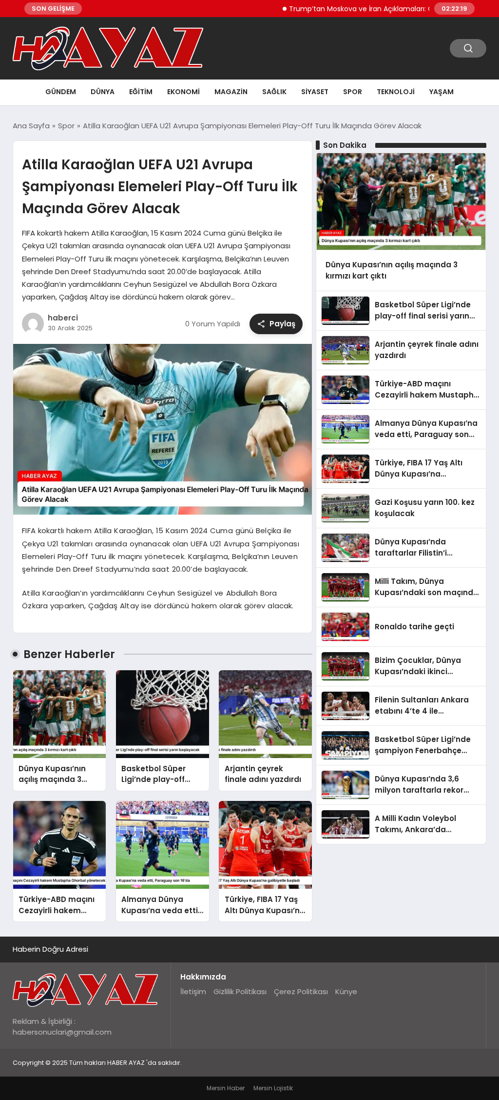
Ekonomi (183, 92)
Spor (352, 92)
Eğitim (141, 92)
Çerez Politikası (301, 991)
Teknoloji (396, 92)
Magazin (231, 92)
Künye (346, 991)
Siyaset (314, 92)
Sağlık (274, 92)
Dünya (103, 92)
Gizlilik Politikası (240, 991)
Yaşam (441, 92)
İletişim (193, 991)
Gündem (60, 92)
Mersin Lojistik (273, 1088)
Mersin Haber (226, 1088)
